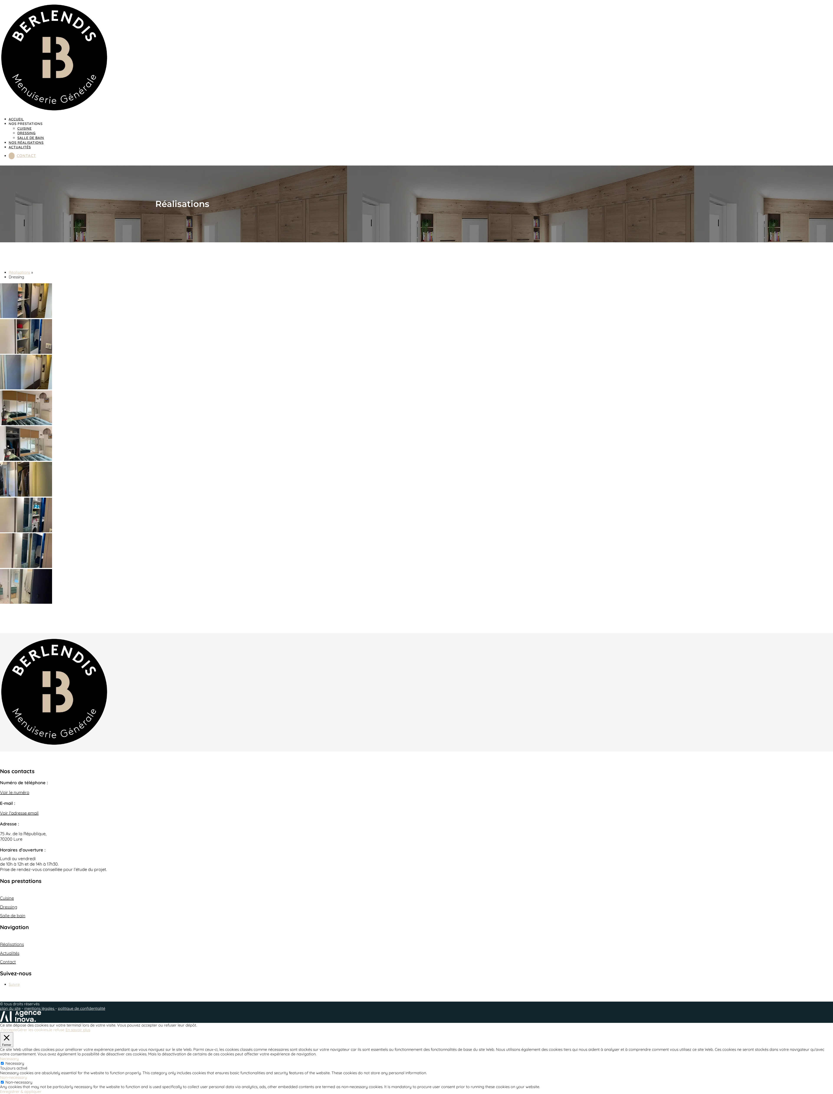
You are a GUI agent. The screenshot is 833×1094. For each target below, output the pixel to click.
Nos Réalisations (26, 142)
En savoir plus (78, 1029)
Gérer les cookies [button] (32, 1029)
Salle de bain (30, 138)
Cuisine (24, 128)
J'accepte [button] (8, 1029)
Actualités (20, 147)
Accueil (16, 119)
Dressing (26, 133)
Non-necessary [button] (13, 1077)
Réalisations (19, 272)
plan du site (10, 1008)
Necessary (14, 1063)
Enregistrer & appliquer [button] (20, 1091)
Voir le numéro (14, 792)
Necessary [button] (9, 1058)
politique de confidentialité (81, 1008)
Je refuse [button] (56, 1029)
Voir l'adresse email (19, 813)
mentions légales (39, 1008)
